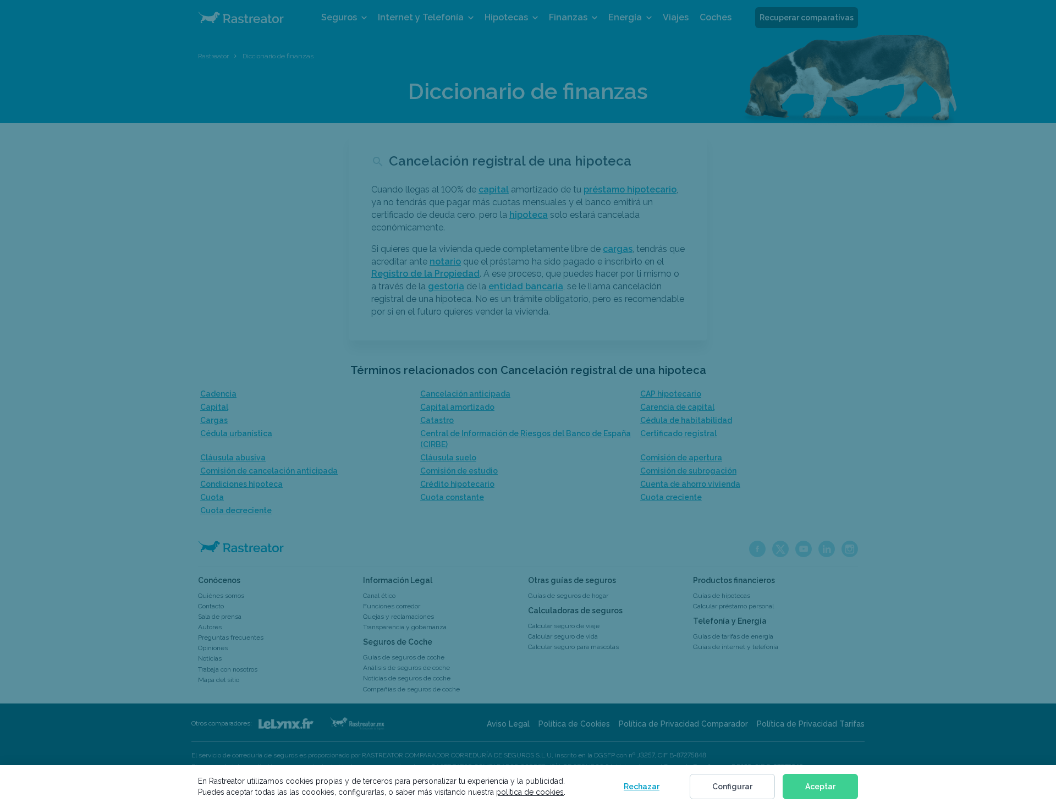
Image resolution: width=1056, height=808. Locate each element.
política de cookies (530, 792)
